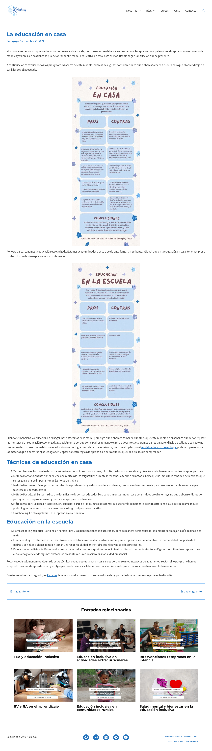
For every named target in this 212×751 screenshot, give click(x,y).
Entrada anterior (18, 591)
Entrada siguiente (193, 591)
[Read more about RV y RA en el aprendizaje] (43, 685)
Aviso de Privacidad (173, 736)
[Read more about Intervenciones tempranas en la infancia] (169, 635)
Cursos (165, 10)
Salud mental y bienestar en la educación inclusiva (166, 708)
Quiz (177, 10)
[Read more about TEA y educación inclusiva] (43, 635)
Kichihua (52, 575)
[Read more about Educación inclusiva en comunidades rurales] (106, 685)
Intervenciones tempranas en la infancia (167, 658)
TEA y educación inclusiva (36, 657)
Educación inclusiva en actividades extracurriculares (102, 658)
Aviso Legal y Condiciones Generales (183, 741)
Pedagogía (13, 41)
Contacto (190, 10)
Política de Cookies (191, 736)
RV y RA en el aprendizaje (36, 706)
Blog (149, 10)
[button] (138, 10)
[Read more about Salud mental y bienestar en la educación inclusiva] (169, 685)
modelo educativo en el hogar (159, 447)
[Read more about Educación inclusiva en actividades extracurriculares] (106, 635)
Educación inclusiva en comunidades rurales (97, 708)
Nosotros (131, 10)
